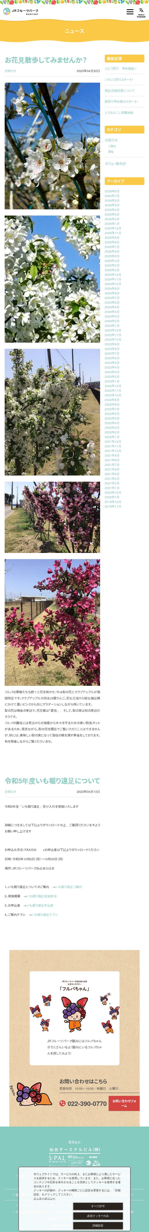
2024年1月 (112, 325)
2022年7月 (112, 409)
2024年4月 (112, 311)
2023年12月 (113, 330)
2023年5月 (112, 362)
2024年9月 (112, 288)
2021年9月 (112, 455)
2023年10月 (113, 339)
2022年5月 (112, 418)
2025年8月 (112, 242)
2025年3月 (112, 265)
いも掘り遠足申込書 (39, 905)
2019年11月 (113, 506)
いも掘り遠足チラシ (45, 914)
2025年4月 (112, 260)
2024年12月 (113, 274)
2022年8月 (112, 404)
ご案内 (112, 146)
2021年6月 (112, 469)
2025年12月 (113, 228)
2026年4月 (112, 209)
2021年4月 (112, 478)
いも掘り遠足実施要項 (42, 896)
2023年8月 (112, 348)
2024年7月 (112, 297)
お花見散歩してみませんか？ (46, 60)
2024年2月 (112, 321)
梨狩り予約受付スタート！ (121, 101)
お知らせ (10, 71)
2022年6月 (112, 413)
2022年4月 (112, 423)
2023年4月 (112, 367)
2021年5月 (112, 474)
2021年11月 (113, 446)
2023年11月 (113, 335)
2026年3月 (112, 214)
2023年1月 (112, 381)
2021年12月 (113, 441)
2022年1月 (112, 437)
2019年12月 (113, 501)
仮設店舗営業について (120, 90)
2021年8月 (112, 460)
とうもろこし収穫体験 (119, 112)
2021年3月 (112, 483)
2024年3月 (112, 316)
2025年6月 (112, 251)
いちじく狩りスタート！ (119, 79)
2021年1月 (112, 488)
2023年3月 (112, 372)
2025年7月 (112, 247)
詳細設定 (98, 1225)
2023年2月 (112, 376)
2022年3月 (112, 427)
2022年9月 (112, 399)
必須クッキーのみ (98, 1215)
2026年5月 (112, 205)
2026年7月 (112, 196)
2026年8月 (112, 191)
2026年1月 (112, 223)
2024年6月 (112, 302)
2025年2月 (112, 270)
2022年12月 (113, 386)
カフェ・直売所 (115, 163)
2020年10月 (113, 492)
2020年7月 (112, 497)
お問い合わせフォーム (124, 1103)
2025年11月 (113, 233)
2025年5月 (112, 256)
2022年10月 (113, 395)
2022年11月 (113, 390)
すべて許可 (98, 1206)
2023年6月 (112, 358)
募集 (111, 151)
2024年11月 (113, 279)
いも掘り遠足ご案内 (68, 887)
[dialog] (74, 1199)
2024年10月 (113, 284)
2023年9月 (112, 344)
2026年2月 (112, 219)
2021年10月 (113, 450)
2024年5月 (112, 307)
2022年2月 (112, 432)
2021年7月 (112, 464)
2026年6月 (112, 200)
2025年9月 (112, 237)
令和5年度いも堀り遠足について (52, 780)
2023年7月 (112, 353)
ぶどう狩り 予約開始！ (121, 68)
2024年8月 (112, 293)
